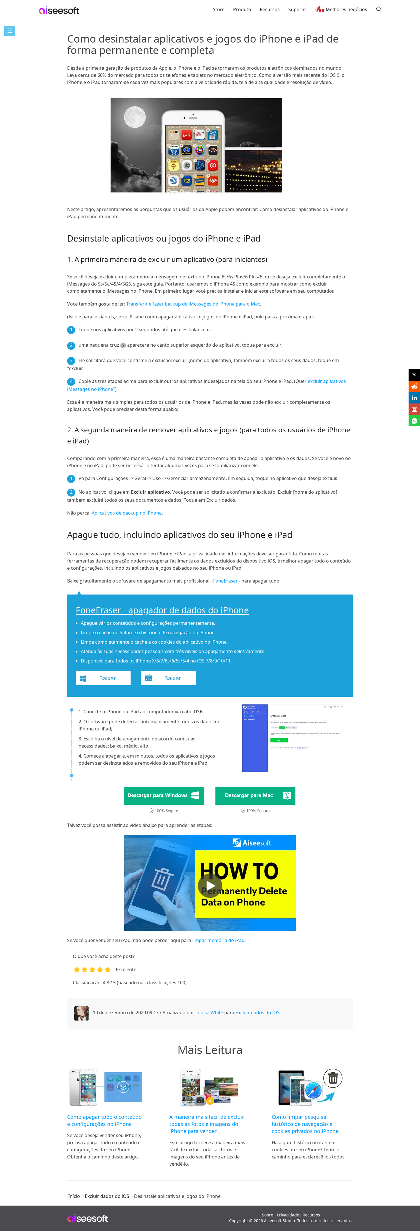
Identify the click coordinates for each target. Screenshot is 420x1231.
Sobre (268, 1215)
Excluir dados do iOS (257, 1012)
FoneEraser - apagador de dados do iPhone (162, 610)
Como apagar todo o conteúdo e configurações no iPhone (104, 1120)
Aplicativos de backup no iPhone (127, 513)
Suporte (297, 9)
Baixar (107, 678)
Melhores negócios (346, 9)
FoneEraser (225, 581)
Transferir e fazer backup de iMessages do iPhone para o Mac (193, 304)
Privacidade (288, 1215)
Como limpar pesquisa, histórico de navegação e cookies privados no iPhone (305, 1123)
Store (219, 9)
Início (74, 1196)
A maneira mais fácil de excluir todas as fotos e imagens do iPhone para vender (206, 1123)
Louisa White (209, 1012)
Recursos (270, 9)
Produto (242, 9)
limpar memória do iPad (218, 940)
